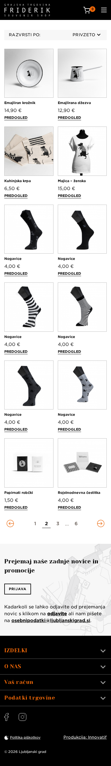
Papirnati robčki (18, 492)
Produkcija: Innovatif (85, 737)
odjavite (57, 613)
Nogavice (13, 258)
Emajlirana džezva (74, 103)
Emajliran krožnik (19, 103)
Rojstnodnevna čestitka (79, 492)
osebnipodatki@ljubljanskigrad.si (50, 620)
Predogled (16, 117)
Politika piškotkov (25, 737)
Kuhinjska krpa (17, 181)
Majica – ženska (72, 181)
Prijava (17, 589)
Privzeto (84, 34)
